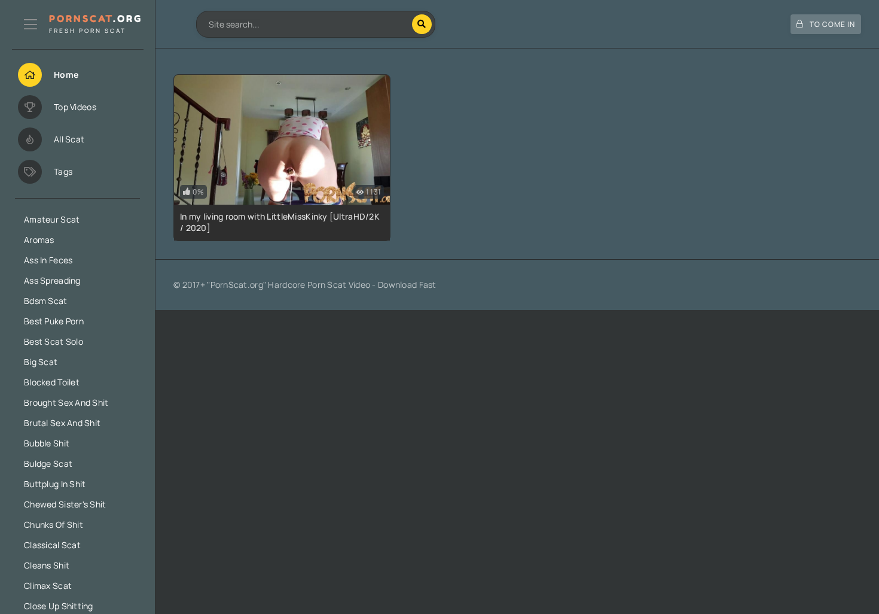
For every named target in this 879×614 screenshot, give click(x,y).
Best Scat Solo (53, 341)
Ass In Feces (48, 260)
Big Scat (40, 361)
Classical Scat (52, 545)
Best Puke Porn (54, 321)
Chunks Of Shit (53, 524)
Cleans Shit (46, 565)
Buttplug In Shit (55, 484)
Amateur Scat (52, 219)
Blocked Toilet (52, 382)
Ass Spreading (52, 280)
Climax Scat (48, 585)
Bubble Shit (46, 443)
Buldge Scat (48, 463)
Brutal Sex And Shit (62, 422)
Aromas (39, 239)
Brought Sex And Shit (66, 402)
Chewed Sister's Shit (65, 504)
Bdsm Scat (46, 300)
